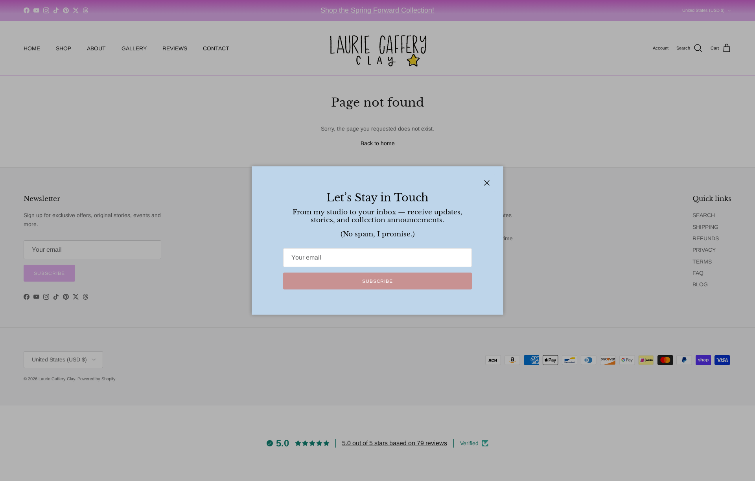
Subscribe (377, 281)
